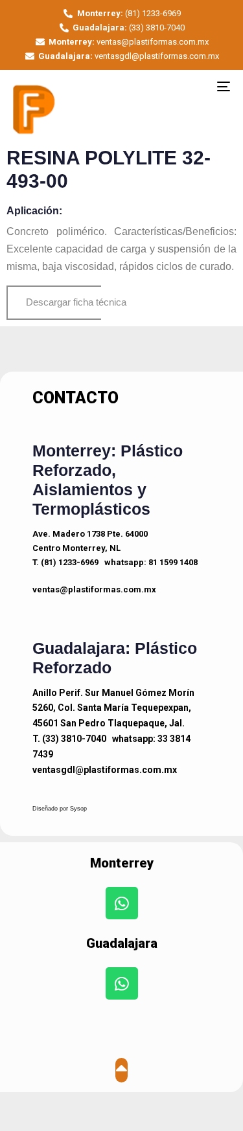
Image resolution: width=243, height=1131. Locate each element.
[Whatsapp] (122, 903)
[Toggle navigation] (193, 86)
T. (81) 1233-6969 (65, 562)
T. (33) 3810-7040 (69, 738)
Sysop (78, 808)
